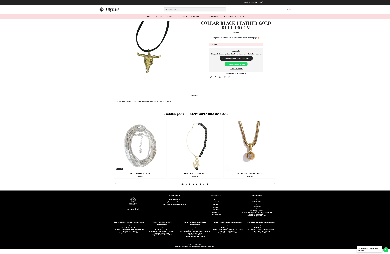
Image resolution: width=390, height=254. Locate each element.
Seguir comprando (236, 69)
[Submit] (224, 9)
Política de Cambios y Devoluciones (174, 204)
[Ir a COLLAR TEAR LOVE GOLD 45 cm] (250, 146)
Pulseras (182, 17)
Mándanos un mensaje (237, 64)
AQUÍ (204, 2)
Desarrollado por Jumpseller (205, 246)
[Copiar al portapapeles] (229, 77)
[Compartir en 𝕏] (215, 77)
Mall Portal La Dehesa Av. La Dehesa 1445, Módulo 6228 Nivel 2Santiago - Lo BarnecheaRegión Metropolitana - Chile (162, 232)
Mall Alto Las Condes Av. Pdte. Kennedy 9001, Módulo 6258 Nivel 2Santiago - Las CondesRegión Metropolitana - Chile (129, 230)
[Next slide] (274, 184)
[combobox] (195, 9)
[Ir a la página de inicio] (109, 9)
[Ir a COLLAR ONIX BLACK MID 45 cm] (195, 146)
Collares (170, 17)
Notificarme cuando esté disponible (237, 58)
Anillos (158, 17)
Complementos (229, 17)
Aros (148, 17)
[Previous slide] (115, 184)
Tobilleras (196, 17)
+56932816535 (256, 201)
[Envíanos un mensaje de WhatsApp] (385, 249)
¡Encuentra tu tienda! (174, 202)
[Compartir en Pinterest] (224, 77)
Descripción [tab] (195, 95)
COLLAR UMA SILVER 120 (140, 174)
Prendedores (211, 17)
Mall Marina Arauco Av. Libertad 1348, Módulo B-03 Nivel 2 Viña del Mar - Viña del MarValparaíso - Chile (261, 230)
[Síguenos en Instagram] (240, 16)
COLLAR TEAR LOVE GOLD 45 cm (250, 174)
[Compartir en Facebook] (210, 77)
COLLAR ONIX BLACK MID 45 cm (195, 174)
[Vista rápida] (162, 146)
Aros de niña (215, 202)
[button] (182, 184)
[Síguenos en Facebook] (243, 16)
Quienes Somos (174, 199)
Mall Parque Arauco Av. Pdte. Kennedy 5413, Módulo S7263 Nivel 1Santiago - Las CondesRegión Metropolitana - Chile (257, 213)
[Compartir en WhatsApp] (220, 77)
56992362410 (257, 206)
